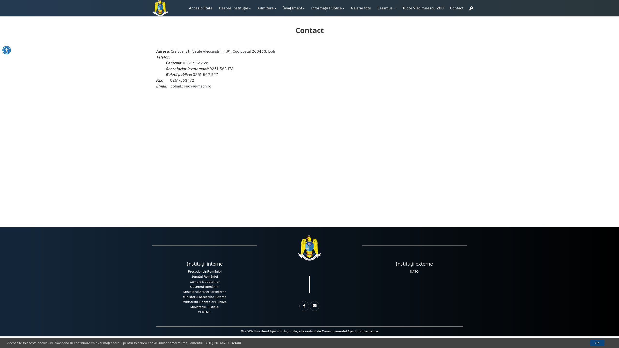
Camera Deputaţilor (205, 282)
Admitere (265, 8)
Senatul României (204, 277)
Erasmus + (386, 8)
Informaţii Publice (326, 8)
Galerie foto (361, 8)
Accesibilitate (201, 8)
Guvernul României (204, 287)
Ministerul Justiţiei (204, 307)
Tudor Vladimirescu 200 (423, 8)
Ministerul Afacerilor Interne (204, 292)
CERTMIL (205, 312)
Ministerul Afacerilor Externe (205, 297)
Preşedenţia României (205, 272)
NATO (414, 272)
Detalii (236, 343)
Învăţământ (292, 8)
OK (597, 343)
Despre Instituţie (233, 8)
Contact (457, 8)
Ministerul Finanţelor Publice (205, 302)
